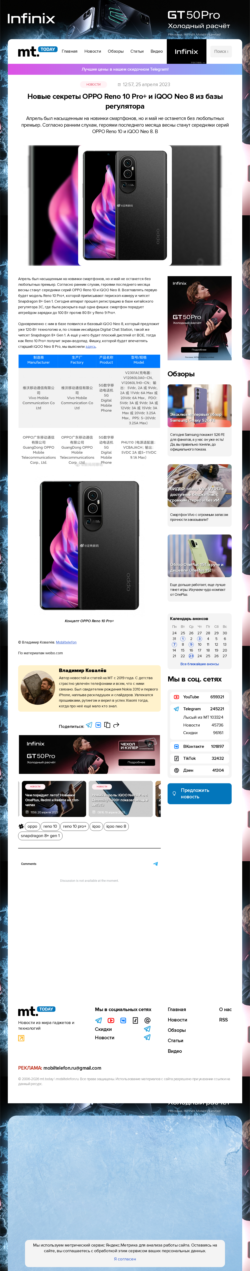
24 (174, 633)
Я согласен (125, 1259)
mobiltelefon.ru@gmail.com (72, 1068)
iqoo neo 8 (116, 826)
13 (225, 644)
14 (174, 650)
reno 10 (50, 826)
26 (191, 633)
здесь (91, 346)
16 (191, 650)
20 (225, 650)
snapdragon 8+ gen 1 (40, 835)
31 (174, 638)
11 (208, 644)
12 (216, 644)
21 (174, 656)
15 (183, 650)
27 (199, 633)
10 (199, 644)
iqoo (96, 826)
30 (225, 633)
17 (199, 650)
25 (183, 633)
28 (208, 633)
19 (216, 650)
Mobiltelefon (66, 642)
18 (208, 650)
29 (216, 633)
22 (183, 656)
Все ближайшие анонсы (199, 664)
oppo (32, 826)
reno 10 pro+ (74, 826)
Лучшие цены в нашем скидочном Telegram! (125, 69)
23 (191, 656)
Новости (93, 85)
